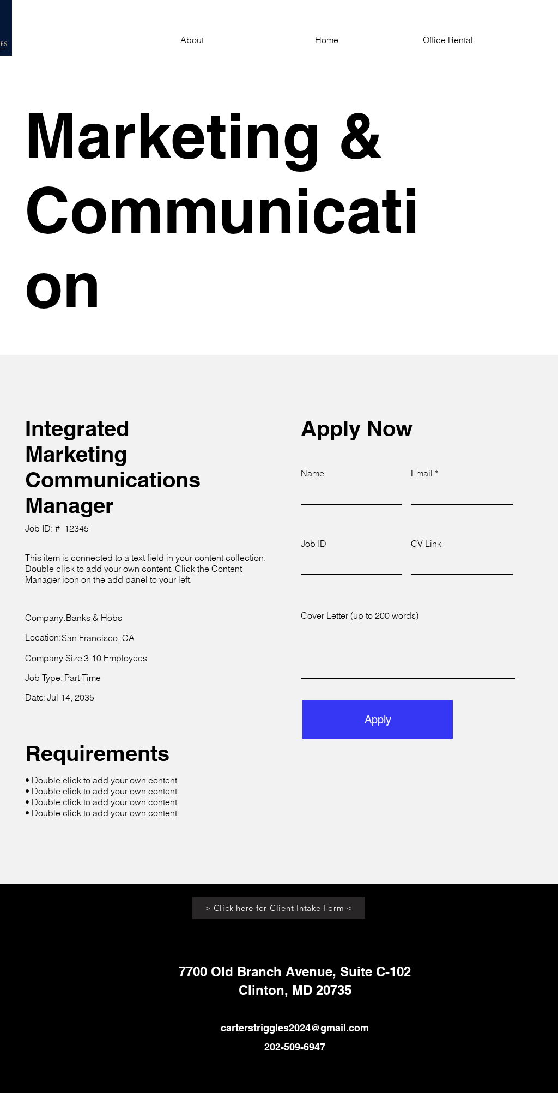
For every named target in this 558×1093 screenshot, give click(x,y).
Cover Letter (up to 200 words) (359, 615)
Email (422, 473)
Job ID (313, 543)
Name (312, 473)
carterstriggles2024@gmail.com (295, 1028)
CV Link (426, 543)
